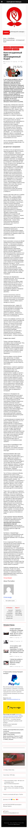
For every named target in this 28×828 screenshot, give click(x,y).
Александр (7, 61)
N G (12, 637)
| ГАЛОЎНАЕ (7, 47)
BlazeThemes (17, 824)
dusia (12, 641)
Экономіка (16, 49)
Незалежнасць (8, 49)
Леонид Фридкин (8, 578)
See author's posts (10, 600)
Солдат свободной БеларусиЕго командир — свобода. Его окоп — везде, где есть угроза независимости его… (16, 632)
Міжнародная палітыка (17, 47)
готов (10, 426)
